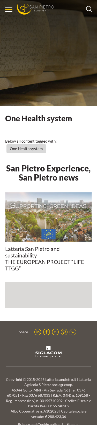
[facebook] (46, 332)
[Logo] (36, 9)
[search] (89, 10)
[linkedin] (37, 332)
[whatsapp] (73, 332)
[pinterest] (64, 332)
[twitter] (55, 332)
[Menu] (8, 9)
